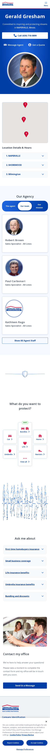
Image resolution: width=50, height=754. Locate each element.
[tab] (10, 206)
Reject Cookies (13, 743)
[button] (25, 105)
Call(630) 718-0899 (27, 35)
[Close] (46, 721)
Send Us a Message (25, 685)
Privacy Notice (28, 735)
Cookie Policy (15, 735)
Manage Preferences (25, 749)
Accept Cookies (37, 743)
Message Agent (15, 45)
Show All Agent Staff (25, 340)
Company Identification (13, 717)
